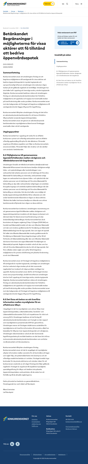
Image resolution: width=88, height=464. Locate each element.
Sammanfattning (62, 61)
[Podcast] (18, 444)
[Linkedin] (12, 444)
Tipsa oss (47, 4)
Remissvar (21, 11)
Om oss (13, 11)
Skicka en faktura (71, 429)
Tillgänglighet (37, 454)
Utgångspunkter (61, 66)
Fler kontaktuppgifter (72, 426)
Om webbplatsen (50, 454)
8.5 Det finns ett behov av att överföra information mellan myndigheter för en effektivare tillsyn (68, 83)
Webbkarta (61, 454)
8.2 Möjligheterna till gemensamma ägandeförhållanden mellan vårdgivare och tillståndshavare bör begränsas (68, 73)
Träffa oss (35, 426)
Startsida (5, 11)
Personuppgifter (25, 454)
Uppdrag (34, 419)
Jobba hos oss (36, 424)
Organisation (36, 422)
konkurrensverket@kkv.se (74, 422)
